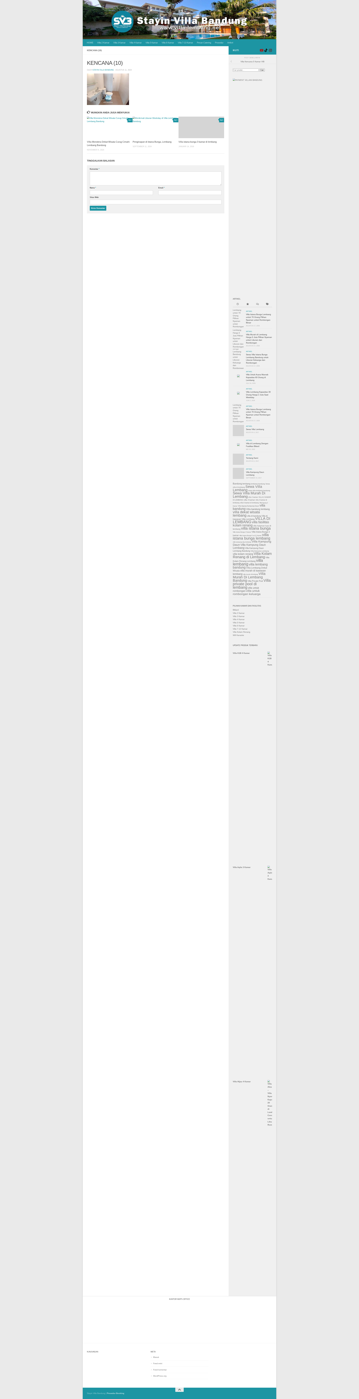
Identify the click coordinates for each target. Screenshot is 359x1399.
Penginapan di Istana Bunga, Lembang (152, 142)
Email (161, 188)
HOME (90, 42)
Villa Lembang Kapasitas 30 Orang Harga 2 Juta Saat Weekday (258, 394)
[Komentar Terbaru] (257, 304)
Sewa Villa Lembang (255, 429)
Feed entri (157, 1363)
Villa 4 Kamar (135, 42)
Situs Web (94, 197)
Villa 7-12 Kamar (240, 629)
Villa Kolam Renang (241, 632)
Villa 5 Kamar (152, 42)
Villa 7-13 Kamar (185, 42)
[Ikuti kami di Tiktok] (266, 50)
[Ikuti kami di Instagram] (270, 50)
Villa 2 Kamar (103, 42)
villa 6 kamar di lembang (249, 503)
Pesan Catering (204, 42)
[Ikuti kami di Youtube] (261, 50)
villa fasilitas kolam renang (251, 523)
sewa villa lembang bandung (259, 490)
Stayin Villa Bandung (103, 70)
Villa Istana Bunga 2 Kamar (242, 532)
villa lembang (248, 562)
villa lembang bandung (250, 566)
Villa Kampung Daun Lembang (249, 546)
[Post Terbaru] (238, 304)
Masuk (156, 1357)
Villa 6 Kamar (168, 42)
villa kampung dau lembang (242, 542)
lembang (246, 483)
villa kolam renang (243, 554)
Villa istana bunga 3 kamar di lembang (198, 142)
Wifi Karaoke (238, 635)
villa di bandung (254, 516)
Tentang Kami (252, 458)
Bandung (237, 483)
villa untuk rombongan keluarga (247, 592)
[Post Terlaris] (247, 304)
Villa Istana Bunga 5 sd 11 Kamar (250, 535)
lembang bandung (258, 484)
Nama (93, 188)
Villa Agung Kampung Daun (248, 506)
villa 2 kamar (253, 497)
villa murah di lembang (250, 574)
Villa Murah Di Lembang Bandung (249, 577)
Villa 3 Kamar (119, 42)
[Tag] (267, 304)
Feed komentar (160, 1370)
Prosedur (219, 42)
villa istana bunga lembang (251, 536)
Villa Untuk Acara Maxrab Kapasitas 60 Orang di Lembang (257, 377)
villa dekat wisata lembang (246, 513)
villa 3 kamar (249, 500)
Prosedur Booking (115, 1393)
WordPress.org (159, 1376)
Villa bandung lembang (258, 509)
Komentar (94, 169)
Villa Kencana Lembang (260, 551)
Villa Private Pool (255, 581)
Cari (262, 70)
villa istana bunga (256, 528)
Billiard (236, 610)
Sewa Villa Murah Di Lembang (249, 494)
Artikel (230, 42)
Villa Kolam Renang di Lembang (252, 555)
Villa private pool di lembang (252, 583)
